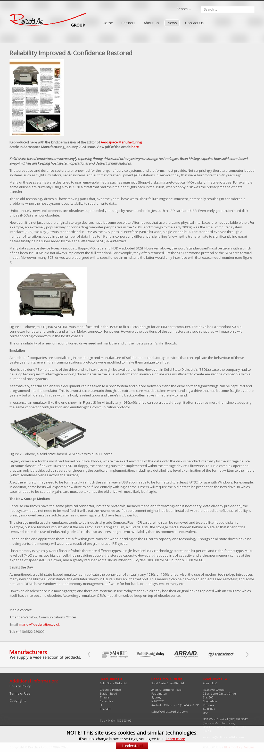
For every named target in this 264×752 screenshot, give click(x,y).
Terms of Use (20, 693)
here (135, 146)
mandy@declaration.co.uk (39, 624)
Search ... (184, 8)
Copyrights (18, 700)
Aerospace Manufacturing (121, 142)
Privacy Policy (20, 686)
